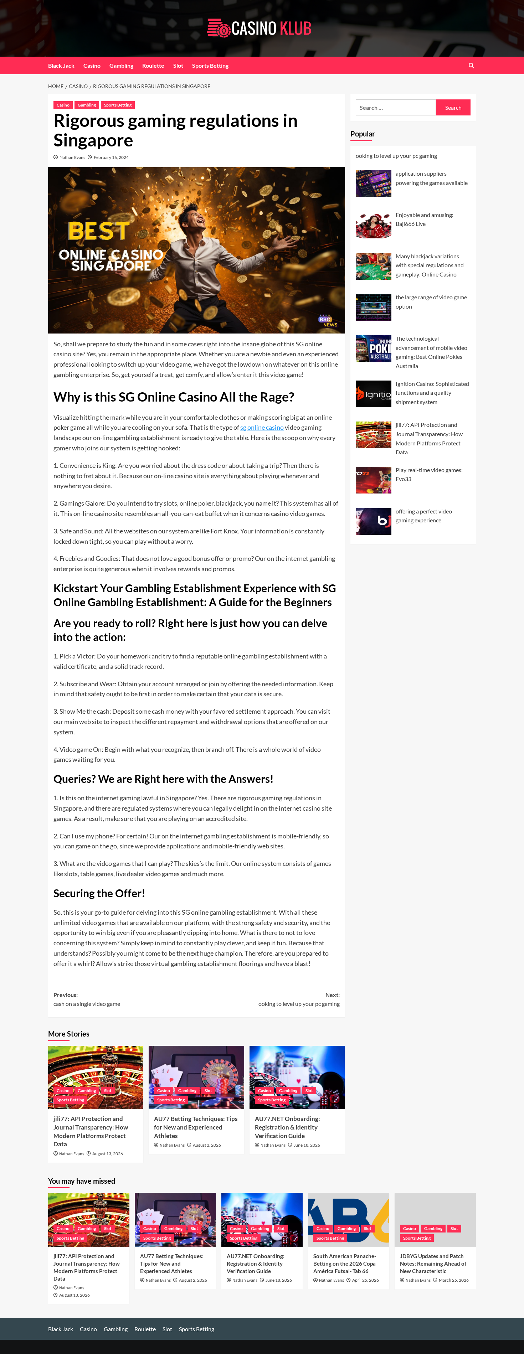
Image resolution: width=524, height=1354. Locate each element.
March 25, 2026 (454, 1280)
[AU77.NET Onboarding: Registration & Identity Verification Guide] (297, 1077)
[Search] (471, 65)
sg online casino (262, 427)
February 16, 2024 (111, 157)
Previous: (86, 999)
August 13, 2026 (107, 1153)
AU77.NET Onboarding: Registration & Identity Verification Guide (287, 1127)
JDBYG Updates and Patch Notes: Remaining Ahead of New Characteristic (433, 1263)
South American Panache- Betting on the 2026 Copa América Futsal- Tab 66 (344, 1263)
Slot (178, 65)
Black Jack (61, 65)
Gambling (121, 65)
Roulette (153, 65)
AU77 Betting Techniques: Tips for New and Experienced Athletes (195, 1127)
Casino (92, 65)
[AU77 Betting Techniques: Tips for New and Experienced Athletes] (196, 1077)
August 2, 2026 (207, 1145)
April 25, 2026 (365, 1280)
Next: (298, 999)
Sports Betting (210, 65)
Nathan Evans (72, 157)
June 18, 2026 (307, 1145)
